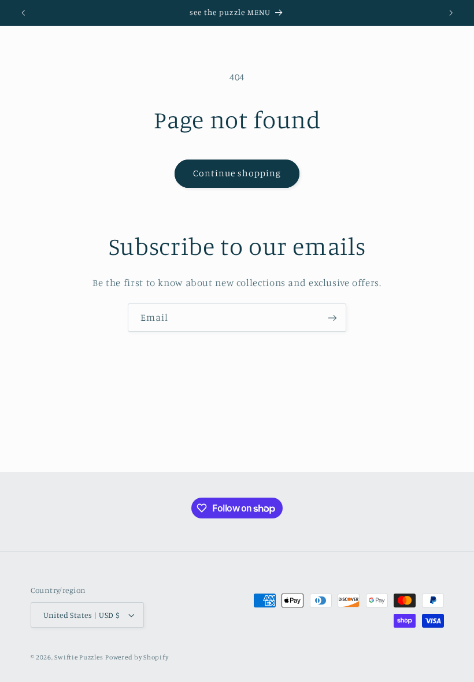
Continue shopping (237, 173)
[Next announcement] (451, 12)
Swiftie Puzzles (78, 657)
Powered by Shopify (136, 657)
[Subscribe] (332, 317)
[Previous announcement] (23, 12)
